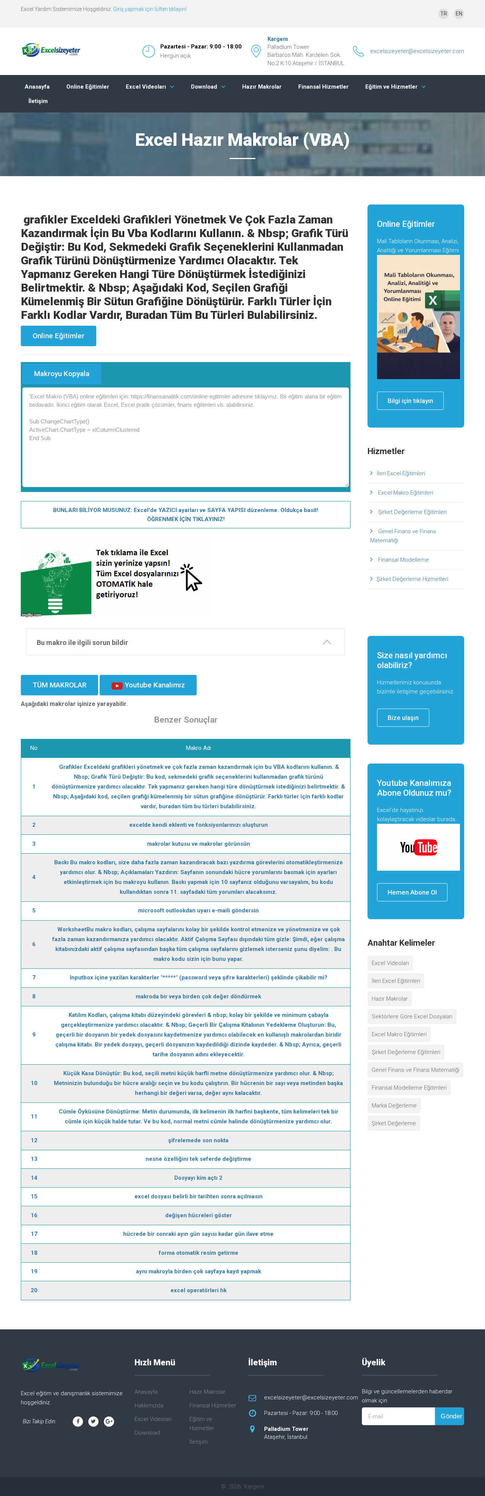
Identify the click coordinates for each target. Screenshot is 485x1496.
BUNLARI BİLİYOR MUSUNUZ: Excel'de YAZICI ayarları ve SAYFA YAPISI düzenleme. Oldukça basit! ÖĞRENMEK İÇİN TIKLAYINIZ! (185, 515)
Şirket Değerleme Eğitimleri (412, 512)
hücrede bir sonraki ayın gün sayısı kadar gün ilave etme (198, 1234)
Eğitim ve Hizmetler (391, 86)
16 (34, 1215)
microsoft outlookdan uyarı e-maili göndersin (198, 910)
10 (34, 1083)
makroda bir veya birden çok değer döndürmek (198, 996)
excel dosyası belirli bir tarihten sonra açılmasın (199, 1196)
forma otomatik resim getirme (198, 1252)
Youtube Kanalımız (154, 685)
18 (34, 1252)
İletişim (38, 101)
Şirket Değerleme (394, 1123)
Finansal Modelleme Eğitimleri (409, 1087)
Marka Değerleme (394, 1105)
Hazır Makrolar (262, 86)
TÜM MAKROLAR (59, 685)
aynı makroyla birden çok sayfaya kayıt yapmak (198, 1271)
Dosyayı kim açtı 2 (198, 1177)
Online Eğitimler (87, 86)
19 (34, 1271)
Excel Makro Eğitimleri (405, 492)
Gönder (452, 1416)
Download (204, 86)
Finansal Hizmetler (323, 86)
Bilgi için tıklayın (410, 400)
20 (34, 1290)
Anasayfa (37, 86)
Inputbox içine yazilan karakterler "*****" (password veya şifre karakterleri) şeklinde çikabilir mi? (198, 977)
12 (34, 1140)
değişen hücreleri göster (198, 1215)
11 (34, 1116)
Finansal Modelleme (403, 559)
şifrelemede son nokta (198, 1140)
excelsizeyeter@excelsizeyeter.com (417, 51)
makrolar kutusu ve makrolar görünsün (198, 843)
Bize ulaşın (403, 717)
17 (34, 1234)
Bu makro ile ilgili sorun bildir (82, 642)
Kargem (278, 39)
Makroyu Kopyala (61, 373)
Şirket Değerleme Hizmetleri (412, 579)
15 (34, 1196)
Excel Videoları (146, 86)
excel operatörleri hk (199, 1290)
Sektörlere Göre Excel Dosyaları (412, 1016)
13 (34, 1159)
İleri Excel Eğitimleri (401, 473)
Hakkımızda (149, 1405)
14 (34, 1177)
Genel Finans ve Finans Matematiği (403, 536)
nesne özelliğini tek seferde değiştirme (198, 1159)
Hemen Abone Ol (412, 892)
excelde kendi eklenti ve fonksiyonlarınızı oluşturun (198, 824)
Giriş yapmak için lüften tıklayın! (149, 9)
